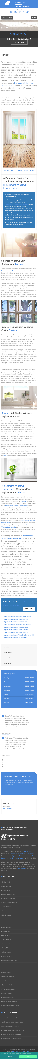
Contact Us (28, 608)
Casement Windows (8, 985)
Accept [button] (28, 1056)
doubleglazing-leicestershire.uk (11, 1034)
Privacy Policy (28, 1051)
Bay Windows (6, 935)
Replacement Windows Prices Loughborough (17, 624)
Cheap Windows (7, 948)
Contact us (7, 663)
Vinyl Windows (6, 972)
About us (7, 647)
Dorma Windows (7, 944)
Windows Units (6, 952)
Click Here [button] (29, 1053)
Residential (7, 658)
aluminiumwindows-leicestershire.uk (13, 1030)
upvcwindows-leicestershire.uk (11, 1038)
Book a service (7, 17)
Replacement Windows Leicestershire (15, 637)
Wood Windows (7, 981)
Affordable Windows (8, 989)
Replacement (6, 890)
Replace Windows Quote (9, 960)
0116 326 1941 (20, 34)
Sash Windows (6, 886)
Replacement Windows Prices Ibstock (15, 622)
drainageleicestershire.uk (9, 1018)
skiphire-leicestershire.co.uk (10, 1026)
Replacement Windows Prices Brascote (16, 632)
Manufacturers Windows (9, 1001)
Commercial (8, 652)
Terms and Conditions (18, 1051)
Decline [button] (10, 1056)
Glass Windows (6, 907)
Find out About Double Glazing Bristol (19, 170)
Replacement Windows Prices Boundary (16, 627)
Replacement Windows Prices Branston (16, 630)
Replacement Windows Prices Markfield (16, 619)
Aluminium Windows (8, 977)
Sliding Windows (7, 993)
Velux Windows (6, 940)
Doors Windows (7, 911)
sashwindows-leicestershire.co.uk (12, 1022)
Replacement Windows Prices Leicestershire (17, 616)
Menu (34, 17)
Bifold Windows (7, 915)
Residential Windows (8, 894)
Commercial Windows (8, 898)
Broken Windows (7, 956)
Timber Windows (7, 882)
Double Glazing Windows (9, 903)
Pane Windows (6, 927)
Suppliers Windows (8, 997)
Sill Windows (6, 931)
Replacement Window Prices (10, 1005)
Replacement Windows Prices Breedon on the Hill (19, 635)
